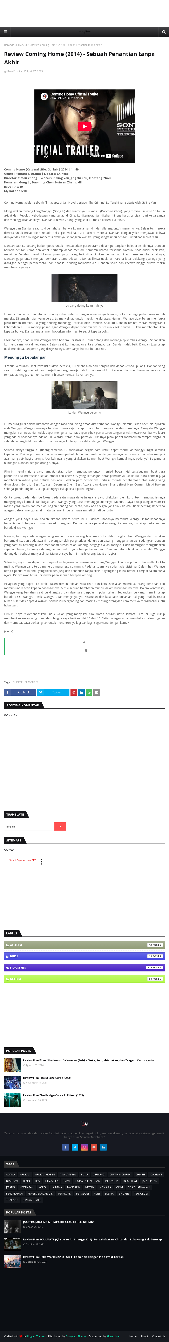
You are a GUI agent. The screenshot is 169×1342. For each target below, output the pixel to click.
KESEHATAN (27, 1187)
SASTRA (109, 1193)
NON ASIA (105, 1187)
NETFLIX (81, 979)
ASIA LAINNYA (68, 1174)
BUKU (81, 956)
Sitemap (9, 850)
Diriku (26, 1181)
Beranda (9, 45)
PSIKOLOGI (82, 1193)
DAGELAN (156, 1174)
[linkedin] (103, 1147)
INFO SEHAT (130, 1181)
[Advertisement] (84, 13)
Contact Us (158, 1336)
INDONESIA (111, 1181)
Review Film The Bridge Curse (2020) (47, 1078)
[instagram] (84, 1147)
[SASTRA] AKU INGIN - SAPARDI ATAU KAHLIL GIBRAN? (59, 1222)
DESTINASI (12, 1181)
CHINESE (17, 682)
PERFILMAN (64, 1193)
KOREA (43, 1187)
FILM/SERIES (22, 45)
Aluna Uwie (113, 1336)
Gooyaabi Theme (76, 1336)
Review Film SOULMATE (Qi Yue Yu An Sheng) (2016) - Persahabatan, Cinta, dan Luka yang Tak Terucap (92, 1239)
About (144, 1336)
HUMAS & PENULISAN (87, 1181)
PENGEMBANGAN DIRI (40, 1193)
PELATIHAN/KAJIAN (139, 1187)
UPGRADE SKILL (32, 1200)
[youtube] (94, 1147)
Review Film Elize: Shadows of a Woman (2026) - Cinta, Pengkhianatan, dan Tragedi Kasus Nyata (88, 1060)
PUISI (97, 1193)
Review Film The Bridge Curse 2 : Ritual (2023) (53, 1095)
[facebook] (65, 1147)
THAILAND (12, 1200)
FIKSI (37, 1181)
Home (133, 1336)
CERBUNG (98, 1174)
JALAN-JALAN (149, 1181)
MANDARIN (73, 1187)
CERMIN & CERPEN (120, 1174)
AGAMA (10, 1174)
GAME (66, 1181)
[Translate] (60, 826)
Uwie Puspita (14, 71)
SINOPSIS (124, 1193)
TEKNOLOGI (141, 1193)
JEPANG (10, 1187)
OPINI (119, 1187)
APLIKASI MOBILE (45, 1174)
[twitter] (75, 1147)
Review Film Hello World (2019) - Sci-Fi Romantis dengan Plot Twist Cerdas (73, 1257)
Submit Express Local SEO (22, 860)
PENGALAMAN (14, 1193)
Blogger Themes (36, 1336)
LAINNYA (57, 1187)
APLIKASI (81, 945)
